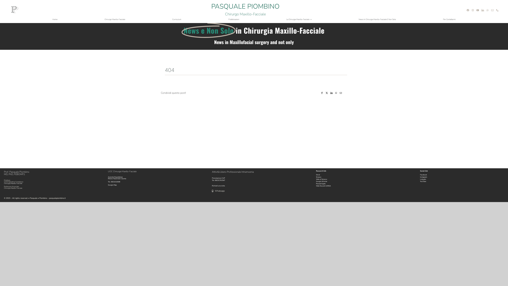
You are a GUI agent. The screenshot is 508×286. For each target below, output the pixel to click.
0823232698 (115, 182)
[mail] (492, 10)
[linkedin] (483, 10)
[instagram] (473, 10)
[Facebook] (322, 93)
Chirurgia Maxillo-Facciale (13, 183)
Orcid (318, 175)
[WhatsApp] (336, 93)
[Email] (340, 93)
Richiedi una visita (218, 186)
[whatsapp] (488, 10)
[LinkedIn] (331, 93)
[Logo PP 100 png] (15, 6)
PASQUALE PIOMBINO (245, 6)
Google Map (112, 185)
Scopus (318, 177)
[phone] (497, 10)
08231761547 (220, 180)
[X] (326, 93)
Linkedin (423, 179)
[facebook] (468, 10)
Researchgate (321, 184)
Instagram (423, 177)
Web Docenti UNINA (323, 186)
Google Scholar (321, 181)
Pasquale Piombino (19, 171)
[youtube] (478, 10)
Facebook (423, 175)
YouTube (423, 181)
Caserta (123, 179)
